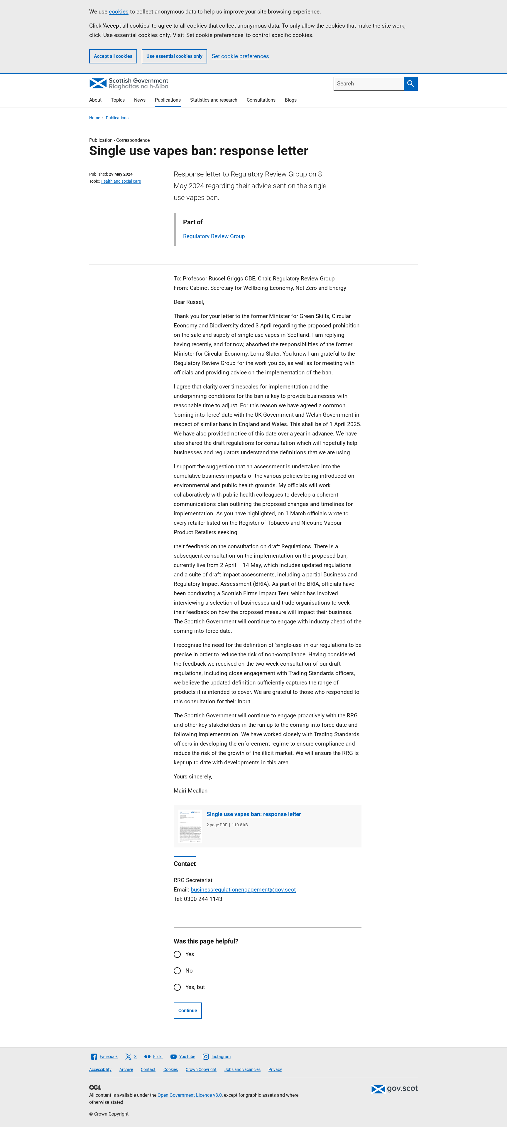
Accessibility (100, 1069)
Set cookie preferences (240, 56)
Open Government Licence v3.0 (190, 1095)
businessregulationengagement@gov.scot (243, 889)
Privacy (275, 1069)
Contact (148, 1069)
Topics (118, 100)
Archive (126, 1069)
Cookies (170, 1069)
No (189, 970)
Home (94, 117)
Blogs (291, 100)
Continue (187, 1010)
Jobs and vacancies (242, 1069)
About (95, 100)
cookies (119, 11)
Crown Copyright (201, 1069)
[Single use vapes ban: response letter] (190, 826)
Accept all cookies (113, 56)
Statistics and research (213, 100)
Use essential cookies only (174, 56)
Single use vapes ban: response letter (254, 814)
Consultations (261, 100)
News (140, 100)
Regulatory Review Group (214, 236)
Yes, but (195, 987)
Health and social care (121, 181)
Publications (168, 100)
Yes (189, 954)
